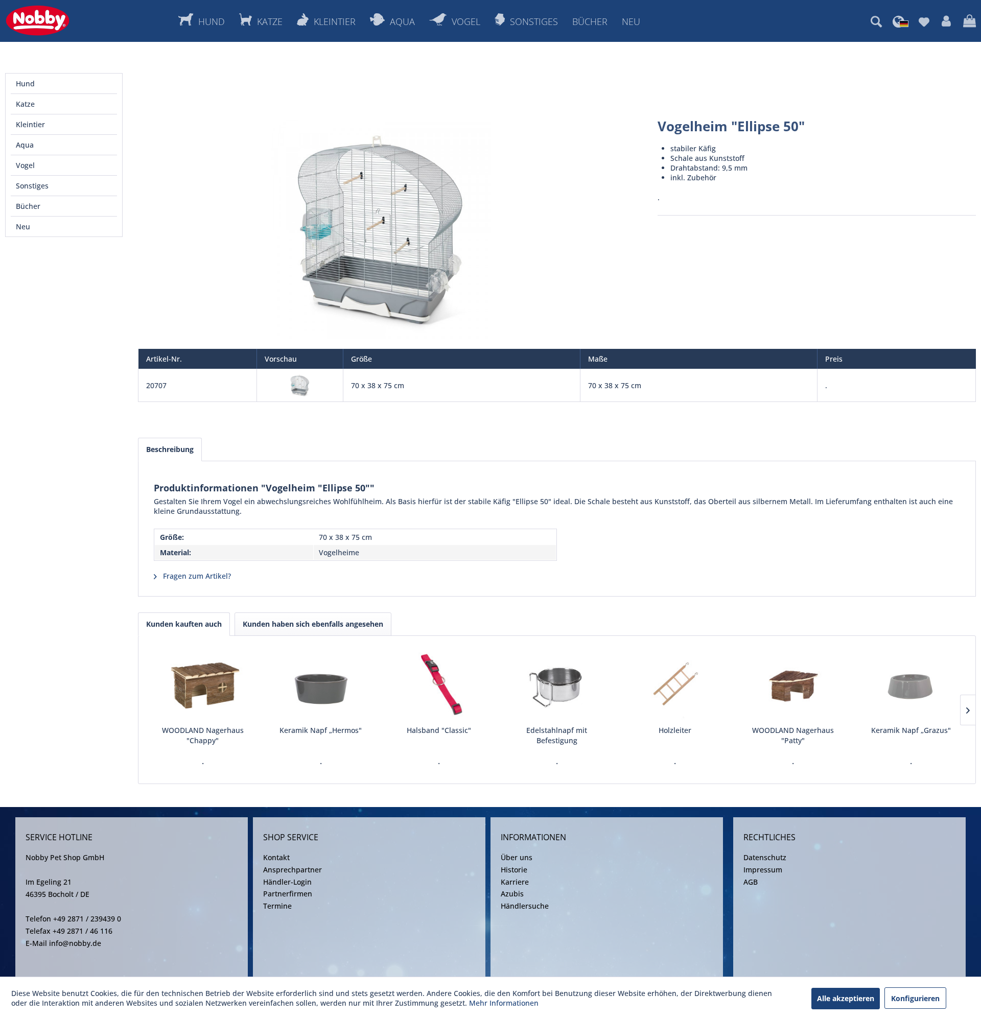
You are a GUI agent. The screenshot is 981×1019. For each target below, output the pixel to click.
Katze (25, 104)
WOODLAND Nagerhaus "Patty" (793, 735)
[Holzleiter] (675, 684)
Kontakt (276, 857)
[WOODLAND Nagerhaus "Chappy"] (202, 684)
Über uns (516, 857)
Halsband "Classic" (439, 730)
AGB (750, 882)
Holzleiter (675, 730)
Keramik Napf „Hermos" (320, 730)
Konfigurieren (915, 998)
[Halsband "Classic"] (438, 684)
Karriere (515, 882)
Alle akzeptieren (845, 998)
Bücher (28, 206)
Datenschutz (764, 857)
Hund (25, 83)
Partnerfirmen (287, 893)
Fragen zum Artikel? (196, 576)
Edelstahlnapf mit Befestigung (556, 735)
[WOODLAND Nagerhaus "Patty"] (793, 684)
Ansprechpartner (292, 869)
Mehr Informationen (504, 1003)
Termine (277, 906)
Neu (23, 226)
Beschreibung (170, 449)
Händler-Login (287, 882)
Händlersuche (525, 906)
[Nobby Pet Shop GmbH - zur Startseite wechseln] (37, 20)
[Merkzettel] (924, 21)
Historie (514, 869)
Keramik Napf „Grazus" (911, 730)
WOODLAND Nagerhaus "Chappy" (203, 735)
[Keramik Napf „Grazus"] (911, 684)
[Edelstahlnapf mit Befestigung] (556, 684)
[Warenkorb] (969, 21)
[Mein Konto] (946, 21)
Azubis (512, 893)
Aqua (25, 145)
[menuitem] (876, 21)
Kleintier (30, 124)
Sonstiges (32, 186)
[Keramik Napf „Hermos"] (320, 684)
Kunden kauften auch (184, 624)
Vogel (25, 165)
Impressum (762, 869)
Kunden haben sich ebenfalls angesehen (313, 624)
